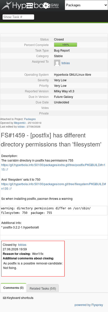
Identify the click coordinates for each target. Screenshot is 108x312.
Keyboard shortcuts (19, 297)
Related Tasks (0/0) (43, 288)
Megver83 (20, 123)
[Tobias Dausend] (57, 64)
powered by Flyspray (89, 304)
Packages (30, 119)
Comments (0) (13, 287)
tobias (66, 63)
